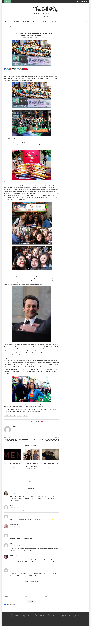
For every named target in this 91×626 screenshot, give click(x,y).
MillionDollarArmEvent (38, 30)
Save (43, 421)
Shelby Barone (14, 524)
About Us (53, 21)
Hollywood (12, 415)
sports (25, 415)
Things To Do (26, 21)
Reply (58, 492)
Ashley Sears (13, 555)
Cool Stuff (36, 21)
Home (5, 21)
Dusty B (12, 491)
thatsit (29, 37)
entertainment (27, 30)
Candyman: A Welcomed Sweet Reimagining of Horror (51, 463)
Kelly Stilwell (14, 568)
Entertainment (14, 21)
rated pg (19, 415)
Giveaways (45, 21)
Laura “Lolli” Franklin (16, 515)
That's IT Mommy (14, 534)
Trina (11, 505)
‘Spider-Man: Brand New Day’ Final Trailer (23, 1)
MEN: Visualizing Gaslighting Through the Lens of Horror (12, 463)
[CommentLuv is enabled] (11, 604)
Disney (11, 26)
